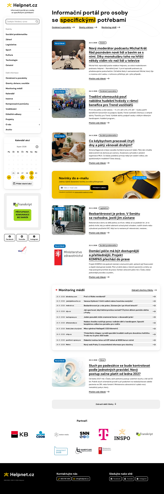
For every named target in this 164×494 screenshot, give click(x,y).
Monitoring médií (14, 88)
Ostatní (9, 65)
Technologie (12, 60)
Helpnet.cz (25, 5)
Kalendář (10, 93)
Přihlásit (99, 188)
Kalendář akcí (22, 140)
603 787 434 (65, 479)
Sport (8, 50)
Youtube (22, 239)
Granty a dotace (86, 27)
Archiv (9, 129)
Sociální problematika (16, 34)
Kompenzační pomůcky (17, 104)
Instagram (34, 239)
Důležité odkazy (13, 114)
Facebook (9, 239)
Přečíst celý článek (97, 78)
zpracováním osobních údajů (84, 192)
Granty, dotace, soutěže (17, 83)
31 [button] (9, 177)
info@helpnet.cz (82, 479)
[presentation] (68, 54)
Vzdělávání (11, 109)
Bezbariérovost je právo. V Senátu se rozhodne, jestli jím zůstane (114, 216)
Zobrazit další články (105, 404)
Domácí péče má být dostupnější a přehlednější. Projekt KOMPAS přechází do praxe (114, 255)
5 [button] (31, 177)
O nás (8, 124)
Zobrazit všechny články (142, 290)
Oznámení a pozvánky (16, 78)
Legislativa (11, 44)
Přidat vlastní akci (24, 183)
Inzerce (9, 98)
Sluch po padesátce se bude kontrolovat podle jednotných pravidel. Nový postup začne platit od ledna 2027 (119, 370)
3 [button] (22, 177)
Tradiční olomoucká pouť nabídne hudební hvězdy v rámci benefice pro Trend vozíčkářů (113, 101)
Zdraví (9, 39)
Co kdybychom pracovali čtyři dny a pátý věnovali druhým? (111, 143)
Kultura (9, 55)
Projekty (10, 119)
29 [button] (31, 173)
